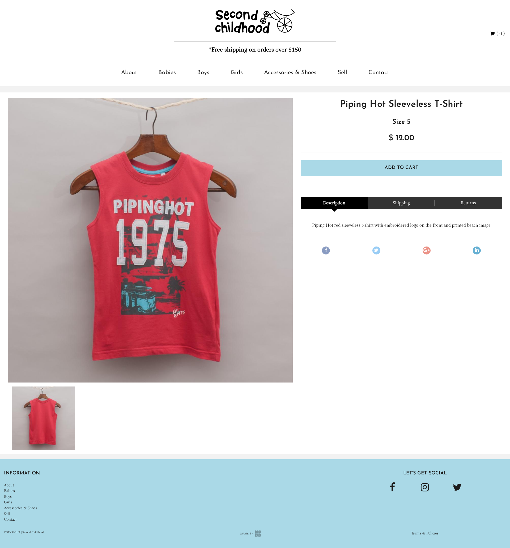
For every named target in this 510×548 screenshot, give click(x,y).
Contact (378, 73)
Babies (167, 73)
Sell (342, 73)
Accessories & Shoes (290, 73)
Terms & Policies (425, 533)
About (129, 73)
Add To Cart (401, 167)
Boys (203, 73)
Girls (237, 73)
